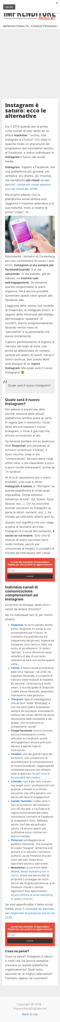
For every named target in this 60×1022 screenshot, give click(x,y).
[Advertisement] (30, 61)
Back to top (30, 1014)
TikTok (15, 667)
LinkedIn (16, 781)
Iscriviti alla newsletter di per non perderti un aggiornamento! (30, 563)
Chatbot (16, 754)
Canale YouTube (21, 801)
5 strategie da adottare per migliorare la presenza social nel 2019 (30, 913)
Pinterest (17, 840)
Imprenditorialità (16, 26)
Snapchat (17, 624)
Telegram (17, 699)
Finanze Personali (44, 26)
